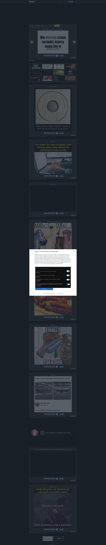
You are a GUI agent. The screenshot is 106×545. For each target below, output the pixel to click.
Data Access (53, 293)
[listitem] (53, 268)
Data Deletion (46, 293)
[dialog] (53, 272)
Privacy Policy (60, 293)
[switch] (68, 271)
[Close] (74, 252)
